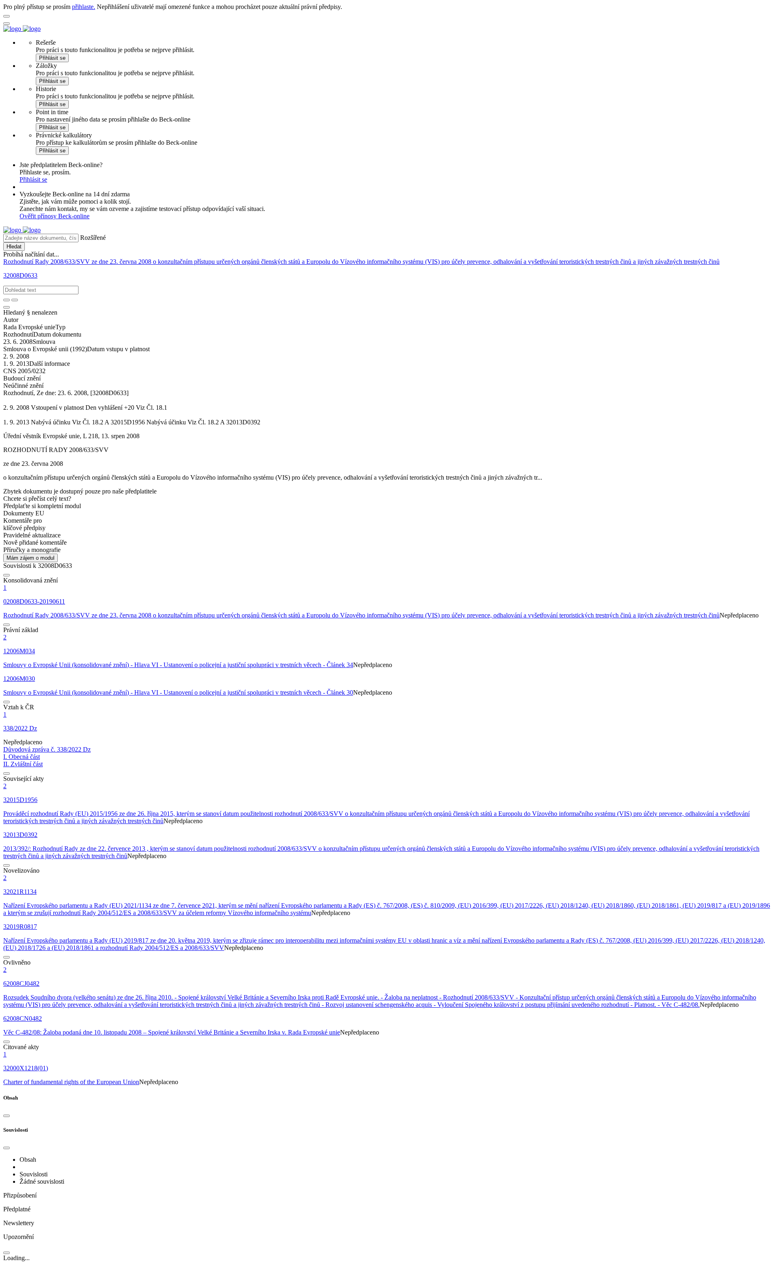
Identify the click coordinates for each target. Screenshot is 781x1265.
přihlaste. (83, 6)
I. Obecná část (21, 756)
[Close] (6, 1116)
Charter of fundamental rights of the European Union (71, 1081)
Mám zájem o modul (31, 558)
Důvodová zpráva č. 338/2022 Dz (47, 749)
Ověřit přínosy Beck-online (54, 216)
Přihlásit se (52, 58)
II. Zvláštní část (23, 764)
